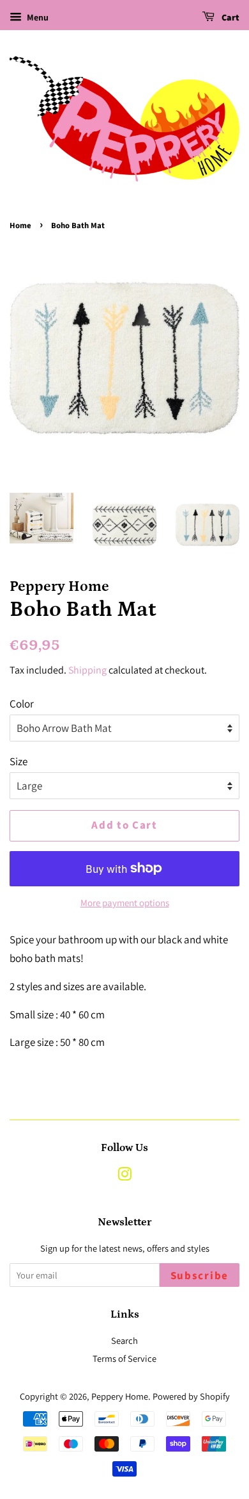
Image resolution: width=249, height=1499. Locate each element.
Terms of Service (124, 1358)
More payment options (124, 903)
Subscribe (199, 1276)
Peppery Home (119, 1396)
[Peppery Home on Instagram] (124, 1176)
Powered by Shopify (191, 1396)
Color (22, 704)
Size (18, 761)
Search (124, 1340)
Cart (229, 18)
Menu (37, 17)
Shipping (87, 670)
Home (20, 225)
